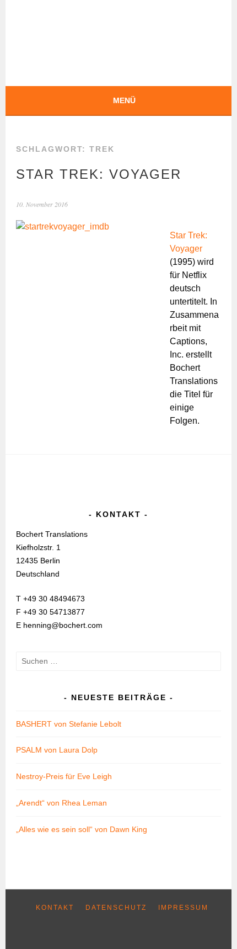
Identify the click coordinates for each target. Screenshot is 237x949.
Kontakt (55, 907)
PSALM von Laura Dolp (57, 749)
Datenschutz (116, 907)
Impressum (183, 907)
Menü (124, 100)
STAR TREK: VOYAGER (98, 174)
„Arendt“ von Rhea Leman (61, 802)
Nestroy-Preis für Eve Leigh (64, 776)
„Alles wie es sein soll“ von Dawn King (81, 829)
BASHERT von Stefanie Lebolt (68, 723)
